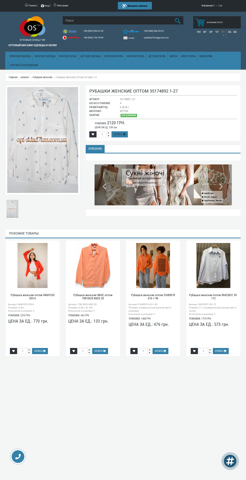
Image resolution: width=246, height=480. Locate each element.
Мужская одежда (20, 56)
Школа (173, 56)
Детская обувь (157, 56)
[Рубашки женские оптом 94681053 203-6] (32, 265)
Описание (95, 148)
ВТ (204, 31)
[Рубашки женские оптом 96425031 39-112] (213, 265)
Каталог (25, 77)
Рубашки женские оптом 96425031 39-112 (213, 296)
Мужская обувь (114, 56)
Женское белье (68, 56)
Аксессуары (188, 56)
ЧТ (217, 31)
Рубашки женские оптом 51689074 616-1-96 (153, 296)
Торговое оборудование (24, 65)
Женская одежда (45, 56)
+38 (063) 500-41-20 (93, 31)
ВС (235, 31)
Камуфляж (206, 56)
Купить (118, 134)
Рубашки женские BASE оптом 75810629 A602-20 (92, 296)
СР (211, 31)
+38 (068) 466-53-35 (154, 31)
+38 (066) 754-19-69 (93, 37)
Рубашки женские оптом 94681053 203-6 (33, 296)
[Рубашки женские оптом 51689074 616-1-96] (153, 265)
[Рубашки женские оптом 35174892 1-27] (42, 140)
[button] (105, 184)
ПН (199, 31)
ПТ (223, 31)
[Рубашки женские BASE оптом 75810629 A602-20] (92, 265)
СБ (229, 31)
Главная (13, 77)
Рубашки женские (42, 77)
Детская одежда (90, 56)
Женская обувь (136, 56)
